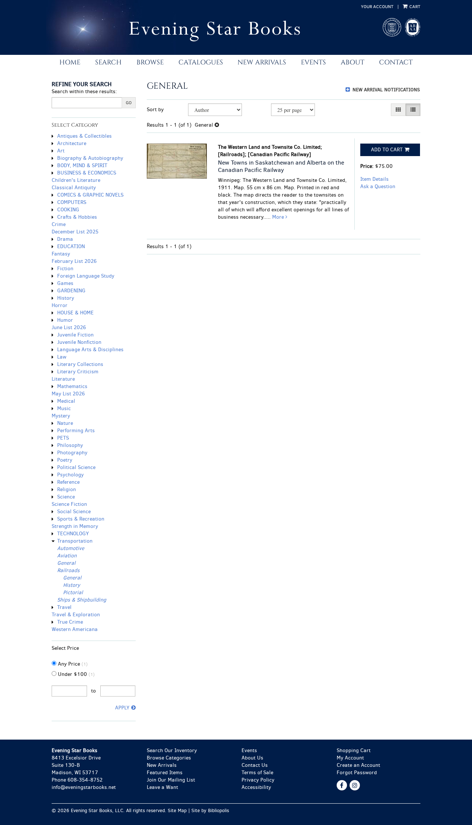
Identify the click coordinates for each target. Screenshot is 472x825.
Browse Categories (169, 757)
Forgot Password (357, 772)
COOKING (68, 209)
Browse (150, 62)
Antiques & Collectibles (84, 136)
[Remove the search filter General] (217, 124)
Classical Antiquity (74, 187)
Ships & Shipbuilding (81, 599)
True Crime (70, 621)
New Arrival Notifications (385, 90)
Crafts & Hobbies (77, 217)
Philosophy (70, 445)
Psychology (70, 474)
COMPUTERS (71, 202)
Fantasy (61, 253)
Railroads (68, 570)
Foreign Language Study (85, 275)
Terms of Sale (257, 772)
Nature (65, 423)
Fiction (65, 268)
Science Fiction (69, 504)
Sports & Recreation (80, 518)
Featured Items (165, 772)
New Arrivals (261, 62)
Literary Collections (80, 364)
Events (313, 62)
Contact (396, 62)
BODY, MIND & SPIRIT (82, 165)
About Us (252, 757)
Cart (414, 7)
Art (61, 150)
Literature (63, 379)
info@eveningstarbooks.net (84, 787)
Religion (66, 489)
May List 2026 (68, 393)
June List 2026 (69, 327)
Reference (68, 482)
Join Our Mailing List (171, 779)
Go (129, 103)
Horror (59, 305)
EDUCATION (71, 246)
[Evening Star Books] (204, 31)
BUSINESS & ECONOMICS (86, 172)
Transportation (75, 540)
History (65, 298)
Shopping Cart (354, 750)
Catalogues (200, 62)
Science (66, 496)
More (278, 217)
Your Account (377, 7)
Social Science (74, 511)
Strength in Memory (75, 526)
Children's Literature (76, 180)
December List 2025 (75, 231)
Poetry (64, 459)
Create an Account (358, 765)
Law (61, 356)
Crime (59, 224)
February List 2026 (74, 261)
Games (65, 283)
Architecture (71, 143)
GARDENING (71, 290)
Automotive (70, 548)
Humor (65, 320)
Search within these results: (84, 91)
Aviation (67, 555)
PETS (63, 437)
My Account (350, 757)
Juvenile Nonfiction (79, 342)
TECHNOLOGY (73, 533)
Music (64, 408)
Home (69, 62)
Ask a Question (377, 186)
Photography (72, 452)
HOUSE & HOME (75, 312)
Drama (65, 239)
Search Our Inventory (172, 750)
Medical (66, 401)
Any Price (72, 663)
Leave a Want (162, 787)
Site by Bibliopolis (210, 810)
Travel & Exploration (76, 614)
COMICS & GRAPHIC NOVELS (90, 194)
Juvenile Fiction (75, 334)
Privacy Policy (258, 779)
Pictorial (73, 592)
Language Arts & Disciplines (90, 349)
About (352, 62)
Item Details (374, 179)
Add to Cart (387, 149)
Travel (64, 607)
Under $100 (75, 674)
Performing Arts (76, 430)
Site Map (177, 810)
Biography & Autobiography (90, 158)
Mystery (61, 415)
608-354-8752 (85, 779)
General (66, 563)
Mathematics (72, 386)
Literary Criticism (77, 371)
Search (108, 62)
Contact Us (255, 765)
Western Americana (75, 629)
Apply (122, 707)
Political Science (76, 467)
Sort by (155, 109)
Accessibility (256, 787)
